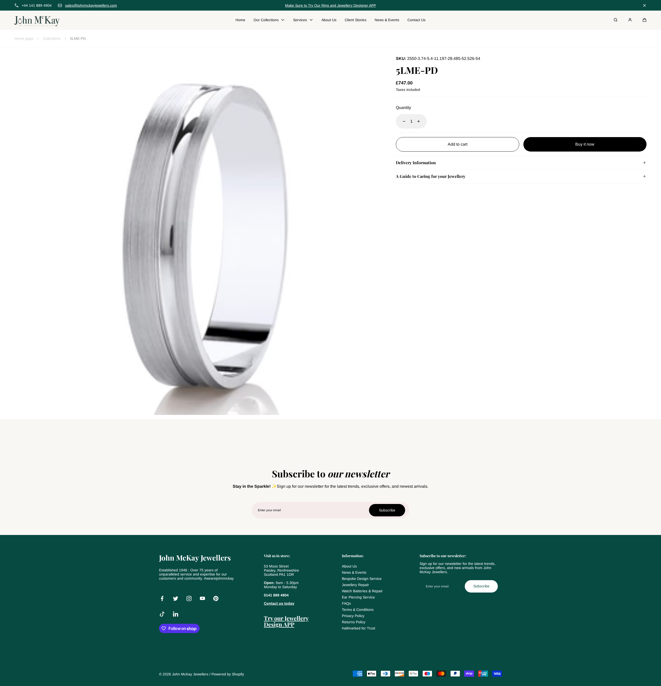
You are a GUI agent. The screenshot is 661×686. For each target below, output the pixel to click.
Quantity (403, 107)
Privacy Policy (353, 616)
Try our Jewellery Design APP (286, 621)
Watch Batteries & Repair (362, 591)
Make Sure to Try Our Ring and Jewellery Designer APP (330, 5)
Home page (24, 38)
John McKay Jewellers (190, 674)
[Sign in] (630, 20)
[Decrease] (401, 121)
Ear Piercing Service (358, 597)
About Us (349, 566)
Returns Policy (353, 622)
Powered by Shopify (227, 674)
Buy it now (584, 144)
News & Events (354, 572)
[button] (644, 20)
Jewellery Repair (355, 585)
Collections (52, 38)
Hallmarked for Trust (358, 628)
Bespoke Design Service (362, 579)
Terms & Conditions (358, 610)
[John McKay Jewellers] (37, 20)
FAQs (346, 603)
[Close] (644, 5)
